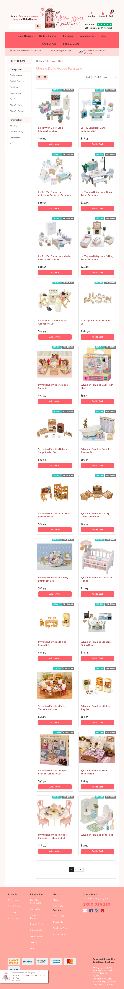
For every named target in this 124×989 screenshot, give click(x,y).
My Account (58, 916)
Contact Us (15, 138)
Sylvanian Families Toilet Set (97, 834)
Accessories (87, 36)
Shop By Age (49, 44)
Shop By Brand (71, 44)
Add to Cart (54, 144)
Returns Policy (16, 132)
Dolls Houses (25, 36)
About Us (14, 126)
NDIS (12, 144)
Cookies (33, 942)
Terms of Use (36, 909)
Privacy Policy (36, 930)
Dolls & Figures (48, 36)
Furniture (68, 36)
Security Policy (37, 936)
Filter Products (17, 61)
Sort (87, 77)
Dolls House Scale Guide (35, 901)
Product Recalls (60, 934)
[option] (27, 50)
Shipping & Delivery (35, 916)
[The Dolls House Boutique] (62, 16)
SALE (103, 36)
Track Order (58, 922)
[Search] (38, 26)
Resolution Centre (61, 928)
